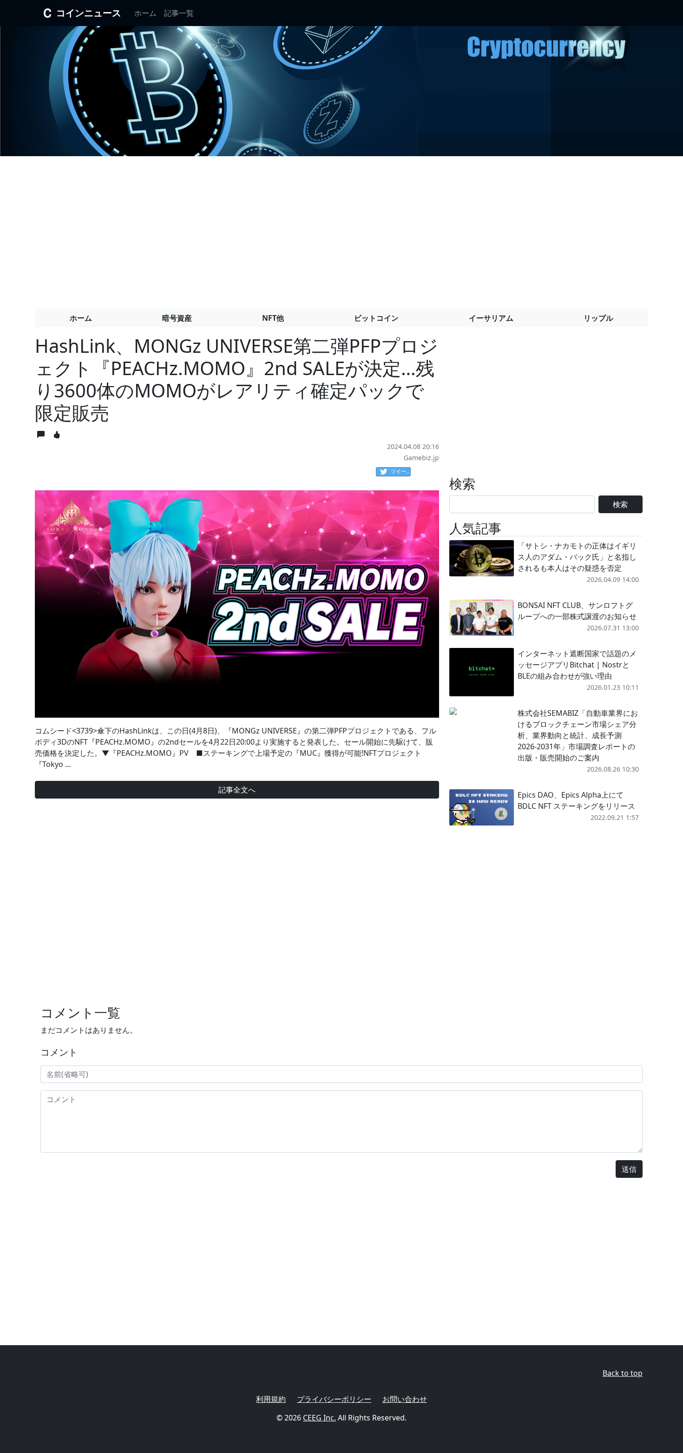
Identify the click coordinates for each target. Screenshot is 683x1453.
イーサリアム (491, 318)
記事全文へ (237, 790)
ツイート (401, 471)
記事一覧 (179, 13)
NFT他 (273, 318)
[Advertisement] (341, 229)
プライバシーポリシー (334, 1399)
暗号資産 (177, 318)
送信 (629, 1169)
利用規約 (271, 1399)
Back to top (623, 1373)
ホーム (145, 13)
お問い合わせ (404, 1399)
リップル (598, 318)
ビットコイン (376, 318)
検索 (620, 504)
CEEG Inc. (319, 1418)
